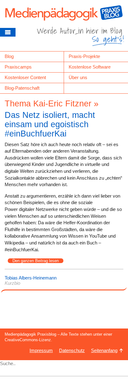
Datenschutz (72, 350)
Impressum (41, 350)
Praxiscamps (18, 66)
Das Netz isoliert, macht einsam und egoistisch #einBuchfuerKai (50, 124)
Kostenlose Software (90, 66)
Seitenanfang (104, 350)
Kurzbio (12, 283)
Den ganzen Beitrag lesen (35, 260)
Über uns (78, 77)
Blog (9, 56)
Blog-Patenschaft (22, 88)
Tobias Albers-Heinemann (31, 277)
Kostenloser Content (25, 77)
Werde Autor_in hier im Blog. (80, 39)
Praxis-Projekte (84, 56)
